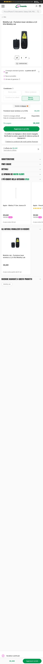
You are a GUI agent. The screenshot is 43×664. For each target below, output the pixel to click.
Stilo (5, 17)
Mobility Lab (6, 284)
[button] (29, 58)
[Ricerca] (39, 12)
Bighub (24, 106)
